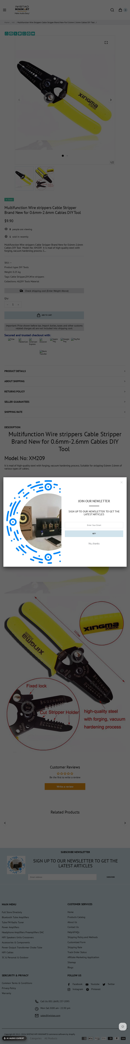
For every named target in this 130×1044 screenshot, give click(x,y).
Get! (94, 533)
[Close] (122, 482)
